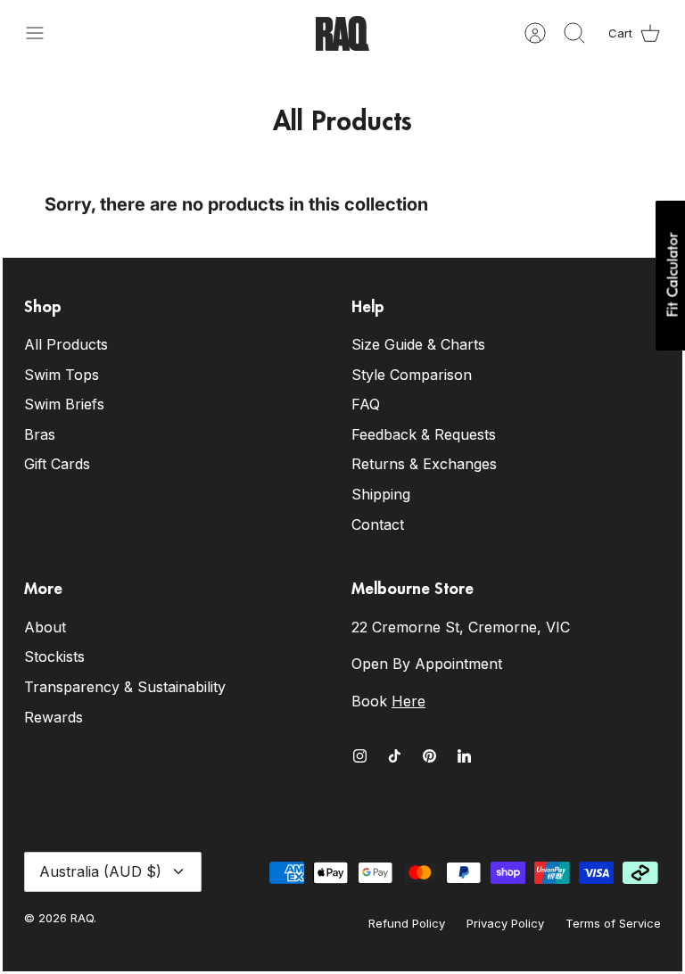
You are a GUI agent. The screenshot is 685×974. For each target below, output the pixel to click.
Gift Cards (57, 464)
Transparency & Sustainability (125, 687)
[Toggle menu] (43, 33)
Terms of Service (613, 923)
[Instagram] (359, 756)
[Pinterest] (429, 756)
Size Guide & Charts (418, 344)
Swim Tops (61, 375)
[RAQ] (342, 33)
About (45, 627)
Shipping (380, 494)
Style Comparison (411, 375)
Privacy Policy (505, 923)
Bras (39, 434)
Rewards (53, 717)
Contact (377, 524)
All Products (66, 344)
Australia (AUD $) (100, 871)
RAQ (82, 918)
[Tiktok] (394, 756)
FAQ (365, 404)
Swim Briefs (64, 404)
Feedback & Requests (423, 434)
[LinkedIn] (464, 756)
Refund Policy (406, 923)
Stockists (54, 656)
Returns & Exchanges (424, 464)
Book (388, 701)
